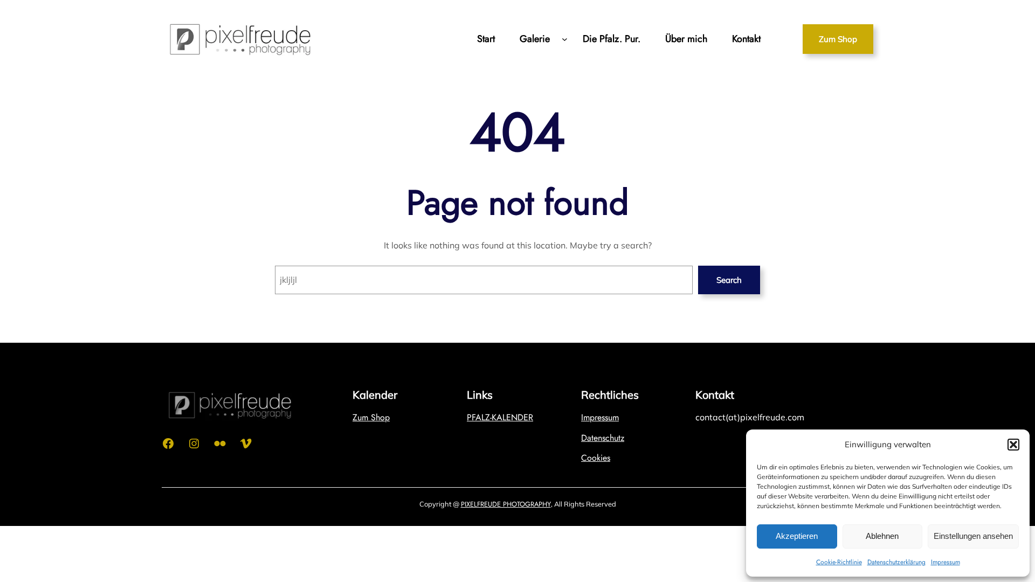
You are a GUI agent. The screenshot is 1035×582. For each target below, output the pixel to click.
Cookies (595, 458)
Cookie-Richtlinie (839, 562)
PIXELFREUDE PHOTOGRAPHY (506, 504)
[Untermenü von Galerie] (565, 39)
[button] (1013, 444)
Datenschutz (602, 438)
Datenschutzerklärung (896, 562)
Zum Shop (838, 39)
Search (729, 280)
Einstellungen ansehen (973, 536)
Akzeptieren (797, 536)
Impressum (945, 562)
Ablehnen (882, 536)
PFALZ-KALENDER (500, 417)
